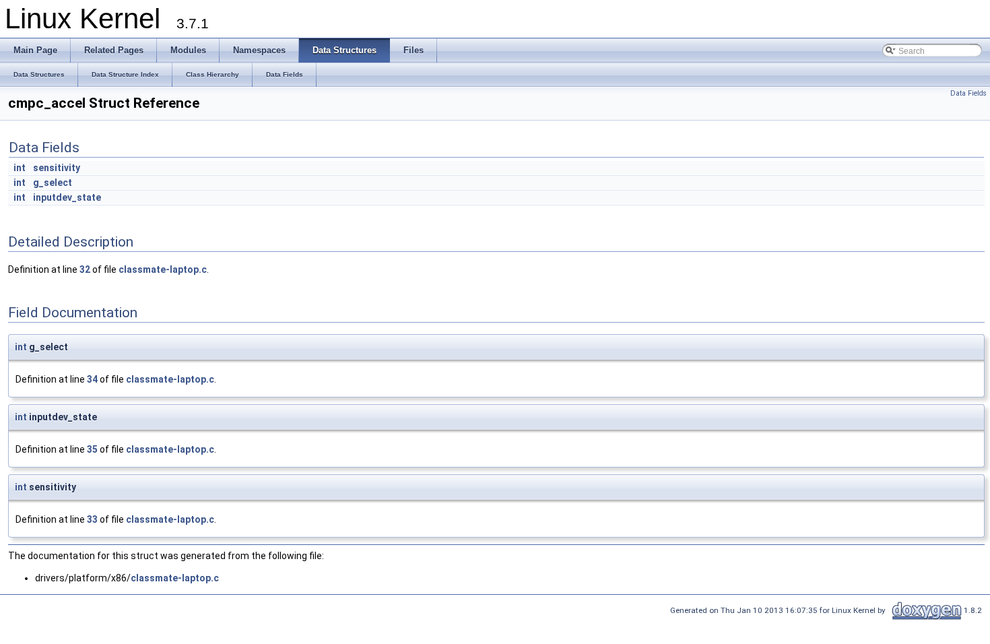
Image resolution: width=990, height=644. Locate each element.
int (19, 167)
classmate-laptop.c (163, 269)
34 (92, 379)
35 (92, 449)
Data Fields (968, 93)
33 (92, 519)
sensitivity (56, 167)
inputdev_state (67, 197)
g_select (52, 182)
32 (84, 269)
